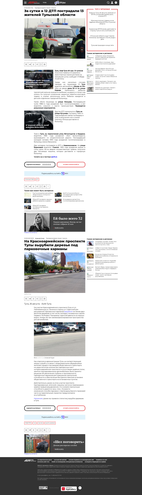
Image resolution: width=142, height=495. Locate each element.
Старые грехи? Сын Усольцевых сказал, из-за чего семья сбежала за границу (106, 76)
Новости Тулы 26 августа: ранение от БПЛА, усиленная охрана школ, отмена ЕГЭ (102, 14)
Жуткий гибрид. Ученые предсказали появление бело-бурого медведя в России (106, 268)
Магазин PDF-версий (60, 459)
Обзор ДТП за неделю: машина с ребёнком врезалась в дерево (42, 200)
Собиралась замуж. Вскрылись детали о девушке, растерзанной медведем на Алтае (105, 57)
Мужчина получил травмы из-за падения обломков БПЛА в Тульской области (102, 22)
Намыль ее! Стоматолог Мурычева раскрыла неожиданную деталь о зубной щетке (105, 262)
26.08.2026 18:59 (29, 238)
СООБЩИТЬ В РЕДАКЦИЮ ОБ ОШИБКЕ (95, 462)
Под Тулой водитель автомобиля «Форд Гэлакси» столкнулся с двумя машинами (43, 194)
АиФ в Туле (27, 294)
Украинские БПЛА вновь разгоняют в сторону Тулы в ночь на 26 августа (102, 30)
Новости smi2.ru (30, 232)
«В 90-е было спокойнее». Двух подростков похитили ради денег (105, 63)
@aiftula (54, 157)
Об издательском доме (44, 459)
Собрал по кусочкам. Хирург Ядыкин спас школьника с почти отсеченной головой (106, 249)
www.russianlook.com (30, 60)
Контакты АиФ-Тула (43, 462)
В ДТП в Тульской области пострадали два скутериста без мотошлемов (72, 194)
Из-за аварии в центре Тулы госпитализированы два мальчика (73, 200)
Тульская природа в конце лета (102, 45)
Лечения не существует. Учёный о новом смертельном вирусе (105, 88)
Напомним (38, 398)
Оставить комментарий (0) (71, 164)
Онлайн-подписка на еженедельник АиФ (81, 459)
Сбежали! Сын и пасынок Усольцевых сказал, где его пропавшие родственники (106, 275)
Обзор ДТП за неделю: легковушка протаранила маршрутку (40, 207)
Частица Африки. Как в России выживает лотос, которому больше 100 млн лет (105, 70)
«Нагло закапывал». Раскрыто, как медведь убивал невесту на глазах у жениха (106, 83)
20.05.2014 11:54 (28, 8)
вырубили (68, 311)
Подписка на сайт (101, 459)
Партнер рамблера (54, 487)
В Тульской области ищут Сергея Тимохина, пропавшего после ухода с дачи (102, 37)
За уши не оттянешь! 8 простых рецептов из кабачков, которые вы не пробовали (106, 256)
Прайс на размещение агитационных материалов (67, 462)
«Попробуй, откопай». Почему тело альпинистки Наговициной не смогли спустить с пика (105, 243)
